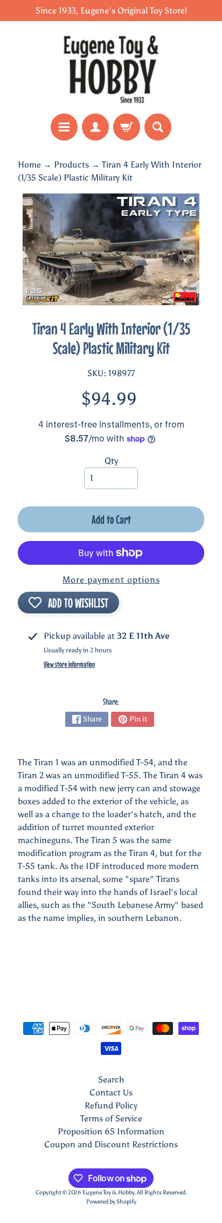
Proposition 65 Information (111, 1131)
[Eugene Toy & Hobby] (111, 67)
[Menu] (64, 127)
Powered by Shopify (111, 1201)
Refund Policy (111, 1105)
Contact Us (111, 1092)
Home (29, 164)
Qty (111, 461)
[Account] (95, 127)
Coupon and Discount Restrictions (111, 1144)
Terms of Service (111, 1118)
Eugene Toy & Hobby (108, 1192)
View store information (69, 664)
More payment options (111, 579)
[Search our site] (157, 127)
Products (71, 164)
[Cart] (126, 127)
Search (111, 1079)
